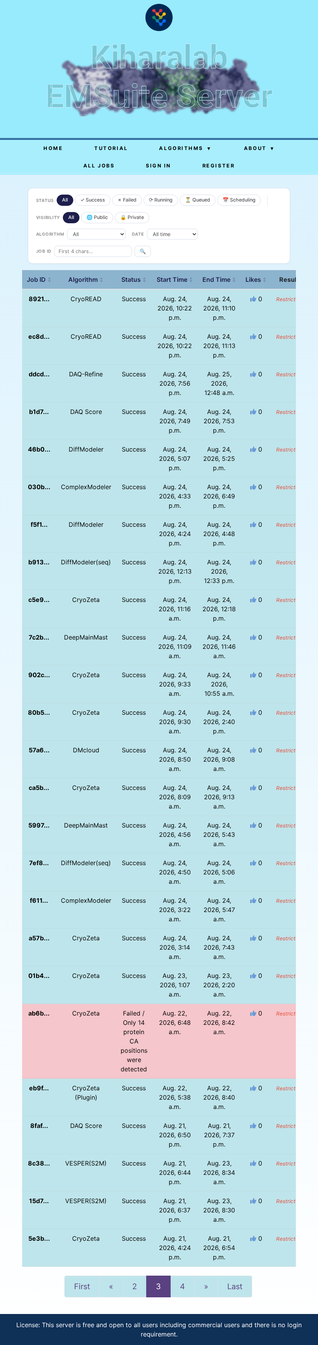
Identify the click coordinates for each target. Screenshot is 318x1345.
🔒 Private (132, 217)
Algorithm (86, 279)
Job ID (39, 279)
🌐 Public (97, 217)
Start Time (175, 279)
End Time (219, 279)
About (259, 148)
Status (134, 279)
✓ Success (92, 200)
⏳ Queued (197, 200)
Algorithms (185, 148)
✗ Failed (127, 200)
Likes (256, 279)
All (65, 200)
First (82, 1286)
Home (53, 148)
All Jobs (98, 166)
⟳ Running (161, 200)
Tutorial (111, 148)
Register (218, 166)
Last (234, 1286)
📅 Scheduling (239, 200)
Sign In (158, 166)
